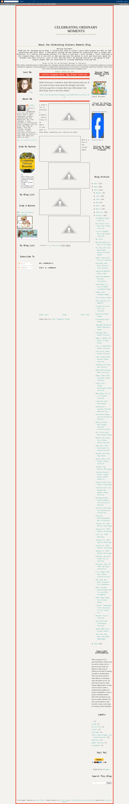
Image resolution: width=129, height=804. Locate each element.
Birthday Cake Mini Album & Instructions (102, 265)
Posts (22, 264)
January (99, 215)
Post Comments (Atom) (61, 319)
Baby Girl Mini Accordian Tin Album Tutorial (103, 448)
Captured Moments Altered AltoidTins (103, 279)
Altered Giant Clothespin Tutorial (101, 623)
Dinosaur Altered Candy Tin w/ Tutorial (103, 558)
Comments (24, 268)
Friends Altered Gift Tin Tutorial (102, 308)
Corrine (31, 105)
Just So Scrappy (65, 800)
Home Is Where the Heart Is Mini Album (103, 340)
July (98, 196)
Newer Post (43, 315)
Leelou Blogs (123, 4)
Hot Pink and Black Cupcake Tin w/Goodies (102, 582)
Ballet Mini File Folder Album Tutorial (103, 461)
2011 (96, 190)
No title (99, 239)
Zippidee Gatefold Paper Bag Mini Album (103, 327)
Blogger (106, 769)
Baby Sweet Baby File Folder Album (102, 600)
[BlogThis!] (64, 246)
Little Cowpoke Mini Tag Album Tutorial (103, 233)
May (98, 202)
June (98, 199)
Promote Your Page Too (97, 140)
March (98, 209)
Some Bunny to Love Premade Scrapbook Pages (103, 286)
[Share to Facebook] (67, 246)
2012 (96, 187)
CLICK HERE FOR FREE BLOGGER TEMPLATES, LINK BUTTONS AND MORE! (28, 4)
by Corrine (96, 727)
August (99, 193)
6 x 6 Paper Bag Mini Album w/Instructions (103, 574)
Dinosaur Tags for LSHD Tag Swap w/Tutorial (103, 566)
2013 (96, 184)
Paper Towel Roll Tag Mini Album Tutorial (103, 378)
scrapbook (96, 745)
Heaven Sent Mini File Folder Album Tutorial (103, 440)
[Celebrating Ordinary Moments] (98, 137)
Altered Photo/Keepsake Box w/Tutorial (103, 518)
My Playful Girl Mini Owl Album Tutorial (103, 226)
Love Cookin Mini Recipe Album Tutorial (103, 359)
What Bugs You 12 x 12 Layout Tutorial (103, 396)
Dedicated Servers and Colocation (83, 800)
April (98, 206)
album (94, 724)
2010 (96, 644)
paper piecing (98, 743)
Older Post (85, 315)
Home (64, 315)
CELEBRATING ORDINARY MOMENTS (76, 29)
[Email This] (62, 246)
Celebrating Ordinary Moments (99, 111)
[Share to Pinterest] (69, 246)
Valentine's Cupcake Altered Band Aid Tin (103, 409)
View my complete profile (27, 140)
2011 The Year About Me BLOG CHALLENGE (102, 636)
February (100, 212)
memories (95, 740)
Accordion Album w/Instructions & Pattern (104, 417)
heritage (95, 732)
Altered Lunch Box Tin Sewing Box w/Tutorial (103, 510)
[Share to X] (65, 246)
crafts (94, 729)
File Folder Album (103, 298)
